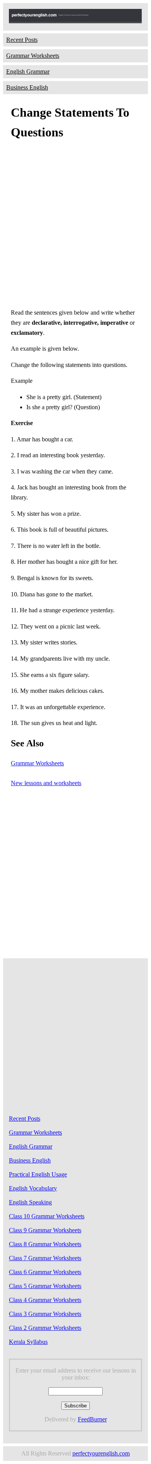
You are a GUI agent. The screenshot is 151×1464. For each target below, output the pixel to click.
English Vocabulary (33, 1188)
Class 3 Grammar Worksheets (45, 1314)
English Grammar (28, 71)
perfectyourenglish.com (101, 1453)
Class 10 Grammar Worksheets (46, 1216)
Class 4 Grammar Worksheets (45, 1300)
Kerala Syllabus (28, 1341)
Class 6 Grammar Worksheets (45, 1272)
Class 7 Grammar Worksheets (45, 1258)
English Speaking (30, 1202)
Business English (27, 87)
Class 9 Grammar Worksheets (45, 1230)
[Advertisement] (75, 225)
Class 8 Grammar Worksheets (45, 1244)
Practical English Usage (38, 1174)
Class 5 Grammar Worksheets (45, 1286)
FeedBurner (92, 1419)
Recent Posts (22, 39)
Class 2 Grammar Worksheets (45, 1327)
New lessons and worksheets (46, 783)
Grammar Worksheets (32, 55)
